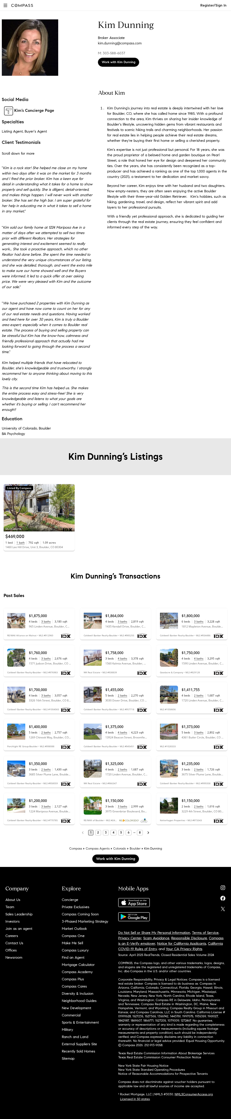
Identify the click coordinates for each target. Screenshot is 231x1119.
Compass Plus (73, 979)
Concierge (70, 900)
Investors (12, 921)
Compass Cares (74, 986)
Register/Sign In (213, 5)
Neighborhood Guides (79, 1001)
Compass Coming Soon (80, 914)
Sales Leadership (18, 914)
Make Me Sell (72, 943)
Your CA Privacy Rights (184, 949)
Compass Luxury (75, 950)
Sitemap (68, 1058)
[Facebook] (223, 897)
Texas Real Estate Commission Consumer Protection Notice (159, 1057)
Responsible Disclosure (189, 938)
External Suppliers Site (79, 1044)
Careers (11, 936)
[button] (5, 5)
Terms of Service (205, 933)
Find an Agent (73, 957)
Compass (75, 848)
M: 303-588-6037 (111, 53)
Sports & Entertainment (80, 1022)
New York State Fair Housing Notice (143, 1066)
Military (67, 1029)
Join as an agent (18, 928)
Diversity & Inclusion (77, 993)
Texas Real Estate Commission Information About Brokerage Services (166, 1053)
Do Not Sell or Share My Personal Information (154, 933)
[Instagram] (223, 886)
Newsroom (13, 957)
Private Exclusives (75, 907)
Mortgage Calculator (78, 965)
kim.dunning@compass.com (120, 43)
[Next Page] (148, 832)
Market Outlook (74, 928)
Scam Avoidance (156, 938)
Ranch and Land (75, 1037)
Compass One (73, 936)
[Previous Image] (9, 507)
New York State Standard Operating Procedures (151, 1070)
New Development (76, 1008)
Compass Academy (77, 972)
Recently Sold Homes (78, 1051)
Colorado (119, 848)
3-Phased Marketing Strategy (85, 921)
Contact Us (14, 943)
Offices (11, 950)
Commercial (71, 1015)
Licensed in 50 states (135, 1099)
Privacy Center (129, 938)
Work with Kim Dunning (118, 62)
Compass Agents (98, 848)
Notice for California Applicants (181, 943)
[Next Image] (69, 507)
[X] (223, 908)
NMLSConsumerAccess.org (194, 1094)
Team (9, 907)
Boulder (135, 848)
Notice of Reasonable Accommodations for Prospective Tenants (163, 1074)
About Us (12, 900)
